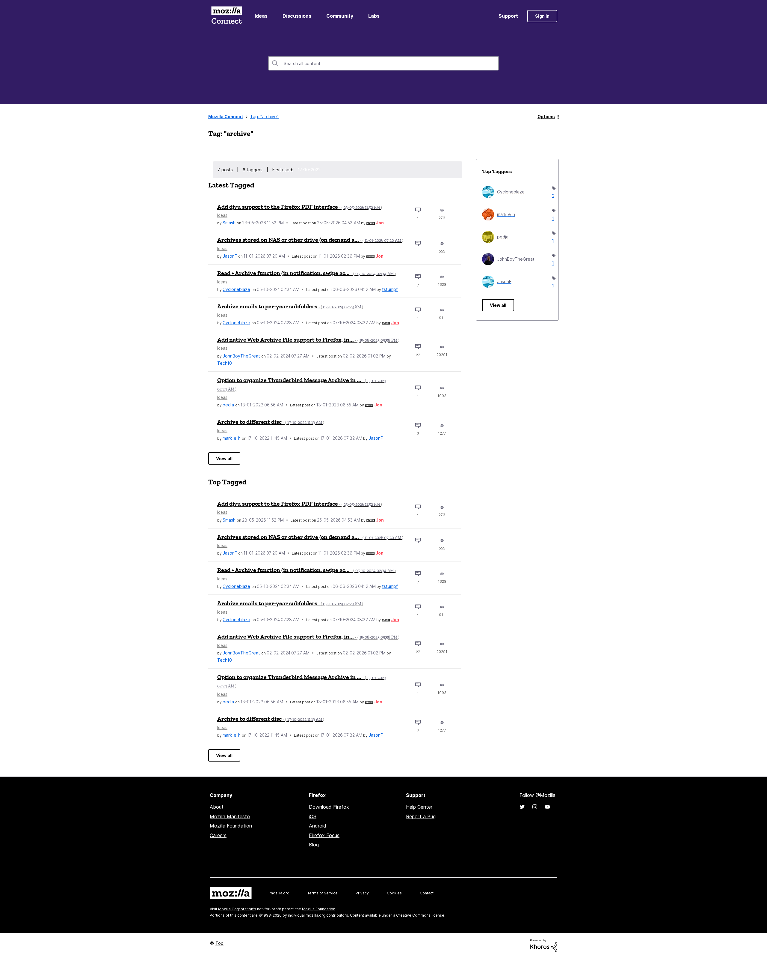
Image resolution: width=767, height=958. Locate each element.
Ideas (261, 16)
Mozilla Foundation (231, 826)
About (217, 807)
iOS (312, 816)
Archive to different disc (270, 421)
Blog (314, 845)
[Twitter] (522, 807)
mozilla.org (279, 893)
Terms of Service (322, 893)
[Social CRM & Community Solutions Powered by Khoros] (543, 945)
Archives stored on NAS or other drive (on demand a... (310, 239)
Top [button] (219, 943)
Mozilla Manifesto (230, 816)
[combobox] (383, 63)
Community (339, 16)
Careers (218, 835)
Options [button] (546, 116)
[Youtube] (547, 807)
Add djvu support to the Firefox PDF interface (299, 206)
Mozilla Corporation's (237, 909)
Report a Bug (421, 816)
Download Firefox (329, 807)
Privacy (362, 893)
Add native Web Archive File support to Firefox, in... (308, 339)
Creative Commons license (420, 915)
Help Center (419, 807)
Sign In (542, 16)
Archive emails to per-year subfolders (290, 306)
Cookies (394, 893)
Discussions (297, 16)
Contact (427, 893)
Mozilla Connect (226, 16)
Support (508, 16)
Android (317, 826)
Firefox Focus (324, 835)
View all (224, 458)
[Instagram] (534, 807)
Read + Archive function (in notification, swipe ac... (306, 273)
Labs (374, 16)
